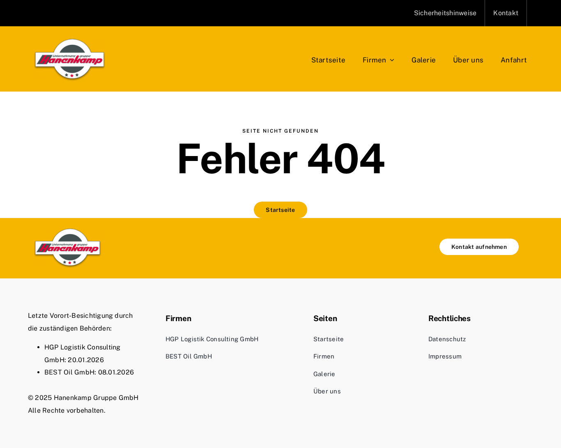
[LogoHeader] (70, 42)
